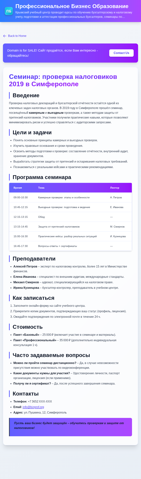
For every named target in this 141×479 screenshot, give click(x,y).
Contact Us (121, 52)
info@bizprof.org (33, 407)
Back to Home (17, 35)
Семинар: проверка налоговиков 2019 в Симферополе (63, 80)
